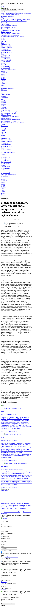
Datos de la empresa (26, 505)
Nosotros (3, 193)
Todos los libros (5, 24)
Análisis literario (5, 61)
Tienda (3, 507)
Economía (16, 19)
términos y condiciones (11, 557)
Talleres (3, 14)
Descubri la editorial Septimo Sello (10, 33)
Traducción (4, 72)
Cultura (3, 80)
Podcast (3, 75)
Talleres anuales (5, 66)
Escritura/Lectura (5, 58)
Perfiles (3, 77)
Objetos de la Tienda (6, 52)
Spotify (20, 508)
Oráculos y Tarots (6, 29)
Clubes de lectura (5, 65)
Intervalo (12, 507)
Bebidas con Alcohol (6, 47)
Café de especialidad (6, 46)
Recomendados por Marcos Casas (10, 30)
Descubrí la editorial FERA (8, 27)
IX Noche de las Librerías (8, 152)
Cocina (3, 39)
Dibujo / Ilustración (6, 60)
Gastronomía (12, 13)
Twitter (24, 508)
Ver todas (23, 21)
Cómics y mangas (6, 32)
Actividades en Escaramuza (8, 69)
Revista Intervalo (14, 14)
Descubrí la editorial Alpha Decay (10, 35)
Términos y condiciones (13, 505)
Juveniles (9, 21)
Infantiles (3, 21)
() (5, 6)
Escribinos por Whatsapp (16, 503)
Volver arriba (4, 490)
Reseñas (3, 71)
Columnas (3, 74)
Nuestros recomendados (7, 16)
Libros (3, 13)
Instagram (4, 508)
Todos (2, 43)
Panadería (3, 38)
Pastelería (3, 41)
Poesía (19, 21)
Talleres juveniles (5, 57)
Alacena (18, 13)
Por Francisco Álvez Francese (7, 219)
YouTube (3, 79)
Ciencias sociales (8, 19)
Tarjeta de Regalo (26, 13)
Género (29, 19)
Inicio (2, 503)
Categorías (4, 18)
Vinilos (7, 13)
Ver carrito (4, 582)
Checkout (3, 589)
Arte (2, 19)
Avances (3, 83)
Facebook (9, 508)
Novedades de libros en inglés (9, 25)
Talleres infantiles (5, 55)
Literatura (14, 21)
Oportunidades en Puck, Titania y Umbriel (12, 36)
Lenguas (3, 63)
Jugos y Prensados (6, 50)
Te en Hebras (4, 49)
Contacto (3, 195)
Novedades (4, 22)
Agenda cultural (5, 68)
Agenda (7, 14)
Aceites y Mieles (5, 44)
